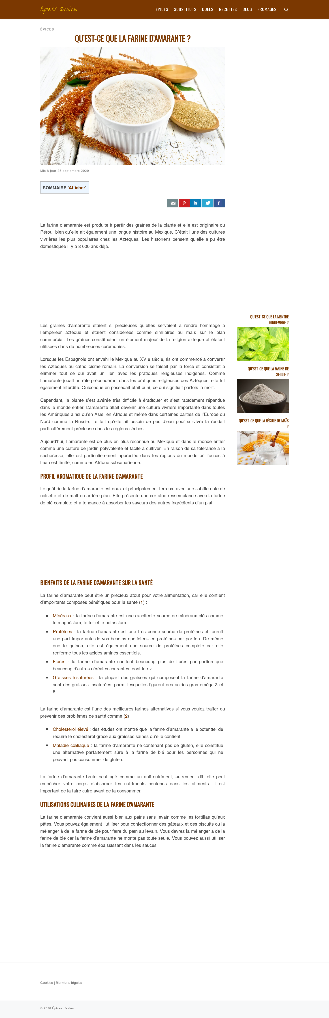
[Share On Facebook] (219, 203)
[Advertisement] (132, 284)
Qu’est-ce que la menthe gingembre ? (269, 319)
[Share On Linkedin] (195, 203)
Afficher (77, 187)
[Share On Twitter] (207, 203)
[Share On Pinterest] (184, 203)
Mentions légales (69, 982)
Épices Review (63, 1008)
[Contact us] (172, 203)
